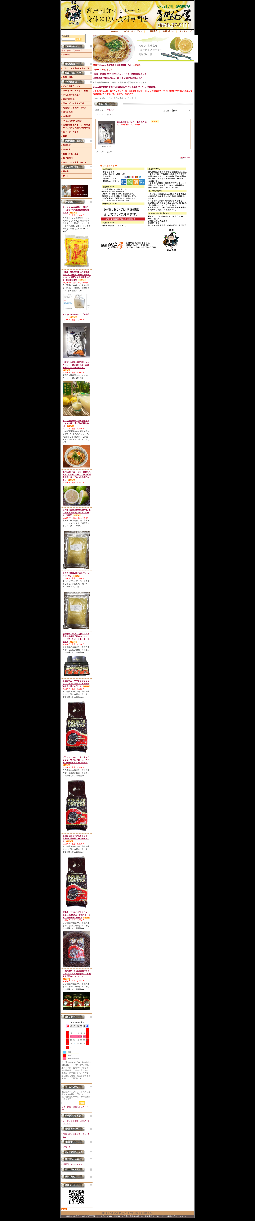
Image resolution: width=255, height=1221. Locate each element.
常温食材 (67, 145)
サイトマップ (185, 31)
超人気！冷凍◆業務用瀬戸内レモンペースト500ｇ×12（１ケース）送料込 (77, 512)
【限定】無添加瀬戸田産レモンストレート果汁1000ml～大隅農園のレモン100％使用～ (76, 365)
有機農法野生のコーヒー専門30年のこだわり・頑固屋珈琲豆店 (76, 126)
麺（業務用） (69, 158)
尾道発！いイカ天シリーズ (74, 108)
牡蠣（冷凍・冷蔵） (71, 154)
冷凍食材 (67, 149)
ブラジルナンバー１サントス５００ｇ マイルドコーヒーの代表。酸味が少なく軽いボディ (76, 760)
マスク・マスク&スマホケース (76, 68)
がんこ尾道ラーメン (71, 86)
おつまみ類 (68, 112)
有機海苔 (67, 116)
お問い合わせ (168, 31)
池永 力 (67, 1147)
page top (186, 157)
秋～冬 (66, 176)
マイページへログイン (132, 31)
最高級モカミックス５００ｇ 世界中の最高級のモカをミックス (76, 838)
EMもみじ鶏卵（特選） (73, 121)
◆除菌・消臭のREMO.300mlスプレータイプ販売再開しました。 (120, 74)
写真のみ (110, 110)
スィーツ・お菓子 (70, 132)
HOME (96, 98)
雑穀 (65, 136)
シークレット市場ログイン (74, 162)
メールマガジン (72, 1087)
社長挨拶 (69, 1142)
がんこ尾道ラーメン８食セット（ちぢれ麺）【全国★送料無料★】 (76, 423)
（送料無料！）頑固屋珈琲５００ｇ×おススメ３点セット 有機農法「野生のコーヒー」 (77, 973)
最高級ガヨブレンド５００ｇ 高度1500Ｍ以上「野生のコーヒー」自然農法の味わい (76, 915)
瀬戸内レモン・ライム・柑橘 (75, 90)
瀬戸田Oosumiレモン (74, 1159)
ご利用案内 (152, 31)
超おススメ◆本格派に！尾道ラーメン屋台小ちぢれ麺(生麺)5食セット (77, 210)
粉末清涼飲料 (69, 99)
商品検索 (65, 36)
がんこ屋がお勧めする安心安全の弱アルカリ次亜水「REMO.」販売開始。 (125, 87)
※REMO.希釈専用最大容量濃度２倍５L (116, 65)
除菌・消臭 (68, 77)
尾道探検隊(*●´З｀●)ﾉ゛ (76, 1129)
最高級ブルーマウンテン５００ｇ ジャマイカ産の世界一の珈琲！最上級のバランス (76, 683)
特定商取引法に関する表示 (141, 1213)
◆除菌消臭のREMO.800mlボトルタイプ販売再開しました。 (119, 78)
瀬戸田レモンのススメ (72, 1164)
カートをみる (112, 31)
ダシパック (68, 54)
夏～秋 (66, 171)
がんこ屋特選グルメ (71, 95)
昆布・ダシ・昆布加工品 (71, 50)
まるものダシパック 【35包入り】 (133, 122)
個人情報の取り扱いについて (114, 1213)
